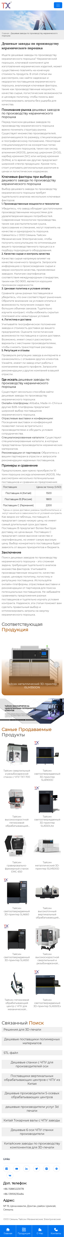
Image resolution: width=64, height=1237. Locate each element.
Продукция (24, 1231)
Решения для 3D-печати (22, 1029)
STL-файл (11, 1053)
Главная (5, 33)
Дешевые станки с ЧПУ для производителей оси (32, 1064)
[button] (56, 665)
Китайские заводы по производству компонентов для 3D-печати (32, 1145)
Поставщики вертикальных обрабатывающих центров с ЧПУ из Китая (32, 1079)
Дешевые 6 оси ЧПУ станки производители (32, 1132)
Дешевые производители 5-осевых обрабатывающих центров (32, 1095)
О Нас (40, 1231)
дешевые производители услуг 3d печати (32, 1108)
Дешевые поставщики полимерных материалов (32, 1041)
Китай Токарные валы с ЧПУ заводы (32, 1120)
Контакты (56, 1231)
